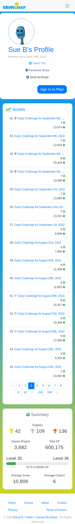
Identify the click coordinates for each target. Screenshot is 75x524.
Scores (28, 502)
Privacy (12, 509)
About (45, 502)
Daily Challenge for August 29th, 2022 (37, 278)
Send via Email (38, 77)
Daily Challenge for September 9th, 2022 (43, 118)
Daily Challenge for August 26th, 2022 (41, 331)
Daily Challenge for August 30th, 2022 (37, 260)
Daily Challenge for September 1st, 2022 (39, 224)
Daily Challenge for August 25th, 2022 (37, 349)
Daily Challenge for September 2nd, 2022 (40, 207)
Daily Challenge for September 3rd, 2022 (39, 189)
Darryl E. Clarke (23, 517)
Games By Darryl (46, 517)
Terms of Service (56, 509)
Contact (62, 502)
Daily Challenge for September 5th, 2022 (43, 171)
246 (49, 392)
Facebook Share (38, 70)
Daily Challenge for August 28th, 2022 (41, 295)
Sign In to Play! (52, 89)
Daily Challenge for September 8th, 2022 (39, 136)
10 (25, 392)
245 (40, 392)
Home (12, 502)
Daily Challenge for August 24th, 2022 (37, 366)
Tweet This (39, 63)
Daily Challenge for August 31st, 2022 (37, 242)
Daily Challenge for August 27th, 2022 (41, 313)
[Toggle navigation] (67, 5)
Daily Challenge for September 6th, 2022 (43, 153)
